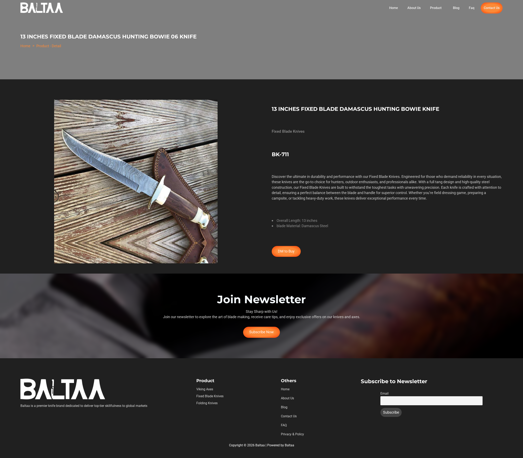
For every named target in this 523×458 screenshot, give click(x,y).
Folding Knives (207, 403)
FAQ (284, 425)
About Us (414, 8)
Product (435, 8)
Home (393, 8)
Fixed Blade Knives (210, 396)
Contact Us (492, 8)
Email (384, 393)
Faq (471, 8)
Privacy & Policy (292, 434)
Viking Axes (204, 389)
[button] (437, 7)
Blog (456, 8)
